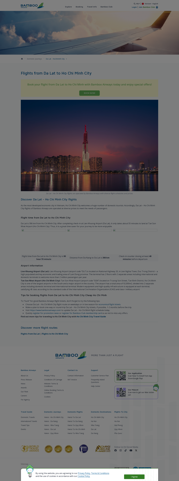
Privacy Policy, (84, 473)
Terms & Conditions (100, 473)
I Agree (134, 476)
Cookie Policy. (84, 476)
